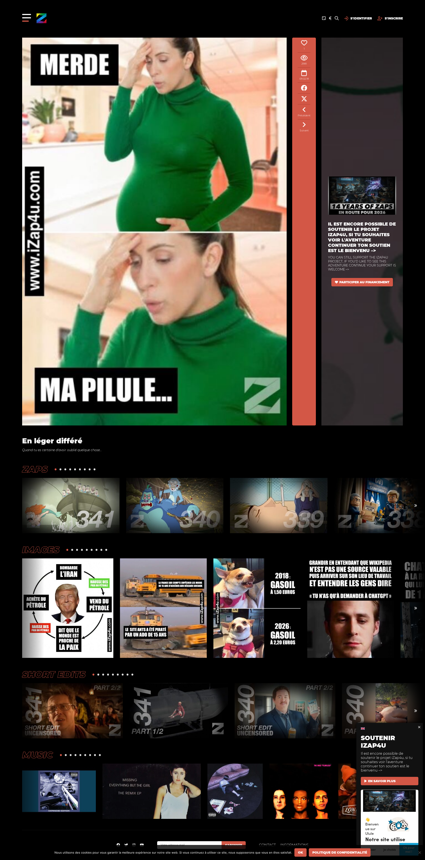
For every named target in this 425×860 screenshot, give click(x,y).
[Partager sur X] (304, 99)
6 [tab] (80, 469)
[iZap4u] (41, 18)
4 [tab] (70, 469)
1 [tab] (55, 469)
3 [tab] (65, 469)
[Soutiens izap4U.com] (330, 18)
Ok (300, 852)
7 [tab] (84, 469)
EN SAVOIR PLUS (382, 781)
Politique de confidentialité (339, 852)
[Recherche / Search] (337, 18)
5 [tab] (75, 469)
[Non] (419, 852)
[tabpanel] (71, 505)
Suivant (304, 130)
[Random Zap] (324, 18)
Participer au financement (364, 282)
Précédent (304, 115)
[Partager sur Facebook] (304, 88)
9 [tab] (94, 469)
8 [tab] (89, 469)
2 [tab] (60, 469)
